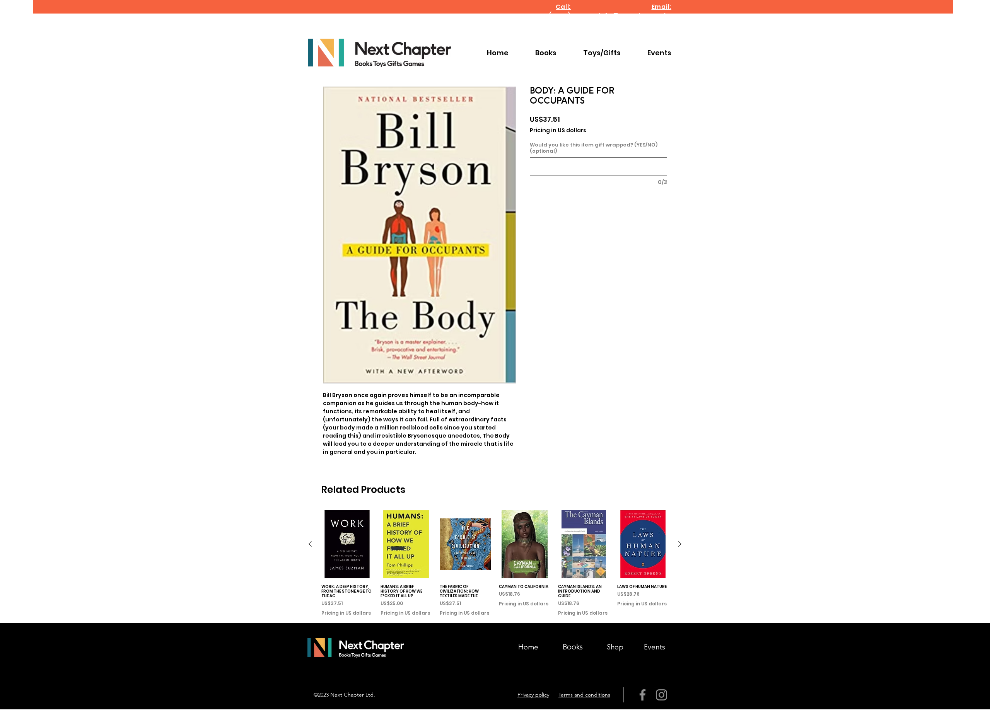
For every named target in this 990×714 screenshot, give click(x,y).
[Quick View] (347, 544)
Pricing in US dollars (558, 130)
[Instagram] (661, 694)
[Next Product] (679, 544)
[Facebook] (642, 694)
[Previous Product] (310, 544)
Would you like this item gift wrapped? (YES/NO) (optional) (593, 148)
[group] (495, 563)
